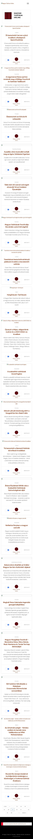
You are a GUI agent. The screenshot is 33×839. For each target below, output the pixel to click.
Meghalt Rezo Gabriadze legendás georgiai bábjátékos (16, 603)
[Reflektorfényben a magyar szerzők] (16, 518)
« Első (5, 806)
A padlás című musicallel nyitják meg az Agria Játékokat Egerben (17, 153)
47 (4, 809)
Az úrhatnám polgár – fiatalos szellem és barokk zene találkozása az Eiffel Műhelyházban (16, 731)
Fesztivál (17, 74)
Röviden (19, 149)
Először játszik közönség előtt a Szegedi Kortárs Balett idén (16, 412)
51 (20, 809)
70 (7, 812)
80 (11, 812)
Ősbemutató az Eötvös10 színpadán (16, 118)
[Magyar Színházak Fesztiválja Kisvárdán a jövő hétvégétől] (16, 217)
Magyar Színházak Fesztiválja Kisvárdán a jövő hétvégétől (17, 226)
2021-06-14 (26, 60)
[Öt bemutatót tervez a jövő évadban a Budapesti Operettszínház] (16, 27)
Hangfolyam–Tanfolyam (16, 295)
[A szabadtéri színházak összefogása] (16, 364)
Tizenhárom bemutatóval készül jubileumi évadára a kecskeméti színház (17, 261)
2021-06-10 (26, 356)
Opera (16, 725)
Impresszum (16, 836)
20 (21, 806)
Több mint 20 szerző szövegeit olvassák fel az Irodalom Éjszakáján (16, 187)
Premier (17, 113)
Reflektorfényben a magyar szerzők (17, 526)
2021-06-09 (26, 433)
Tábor (16, 292)
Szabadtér (16, 368)
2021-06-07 (26, 587)
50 (16, 809)
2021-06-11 (26, 169)
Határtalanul (14, 562)
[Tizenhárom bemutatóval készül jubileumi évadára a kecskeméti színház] (16, 251)
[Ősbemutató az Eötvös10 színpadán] (16, 109)
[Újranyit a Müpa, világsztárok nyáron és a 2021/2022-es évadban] (16, 321)
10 (16, 806)
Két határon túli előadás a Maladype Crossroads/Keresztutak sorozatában (16, 687)
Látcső (16, 32)
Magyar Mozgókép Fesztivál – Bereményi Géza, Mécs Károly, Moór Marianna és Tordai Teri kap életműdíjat (17, 643)
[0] (6, 60)
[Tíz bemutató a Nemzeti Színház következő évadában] (16, 441)
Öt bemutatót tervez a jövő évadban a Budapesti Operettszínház (17, 37)
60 (28, 809)
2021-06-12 (26, 136)
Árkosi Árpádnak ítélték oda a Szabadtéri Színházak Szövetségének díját (16, 488)
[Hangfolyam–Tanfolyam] (16, 287)
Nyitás (16, 326)
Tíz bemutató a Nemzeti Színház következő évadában (17, 449)
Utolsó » (24, 812)
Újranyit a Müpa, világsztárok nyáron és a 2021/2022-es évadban (16, 332)
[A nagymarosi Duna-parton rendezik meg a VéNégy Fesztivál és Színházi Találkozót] (16, 69)
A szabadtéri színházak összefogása (16, 373)
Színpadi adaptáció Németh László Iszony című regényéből (18, 823)
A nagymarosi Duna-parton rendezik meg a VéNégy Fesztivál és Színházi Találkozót (16, 79)
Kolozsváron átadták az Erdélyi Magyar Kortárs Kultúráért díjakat (16, 566)
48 (8, 809)
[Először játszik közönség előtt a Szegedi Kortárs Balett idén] (16, 402)
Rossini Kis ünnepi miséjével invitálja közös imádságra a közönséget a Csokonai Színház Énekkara (16, 777)
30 (25, 806)
